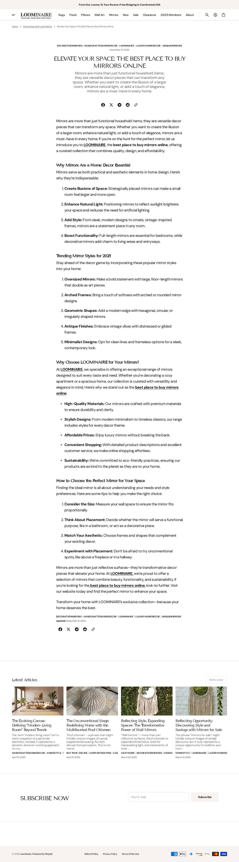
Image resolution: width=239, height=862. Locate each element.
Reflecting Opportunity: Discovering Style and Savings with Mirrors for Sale (199, 725)
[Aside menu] (16, 15)
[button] (207, 15)
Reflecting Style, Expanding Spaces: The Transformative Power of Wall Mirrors (142, 725)
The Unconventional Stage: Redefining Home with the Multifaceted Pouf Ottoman (88, 725)
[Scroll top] (235, 858)
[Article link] (37, 701)
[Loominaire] (36, 15)
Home (15, 26)
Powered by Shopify (42, 854)
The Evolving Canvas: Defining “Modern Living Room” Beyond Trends (31, 725)
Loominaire (25, 854)
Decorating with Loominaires (37, 26)
